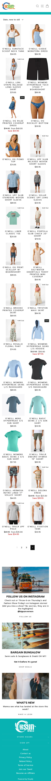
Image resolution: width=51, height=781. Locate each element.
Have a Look (25, 714)
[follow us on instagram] (25, 580)
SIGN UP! (25, 743)
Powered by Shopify (25, 779)
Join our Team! (25, 769)
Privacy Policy (25, 757)
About (25, 749)
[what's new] (25, 686)
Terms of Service (25, 765)
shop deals (25, 667)
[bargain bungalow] (25, 636)
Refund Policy (25, 761)
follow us (25, 617)
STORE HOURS (25, 737)
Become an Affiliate (25, 773)
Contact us (25, 753)
